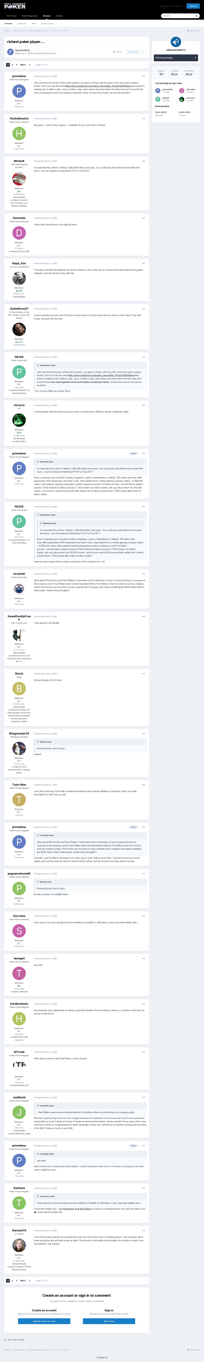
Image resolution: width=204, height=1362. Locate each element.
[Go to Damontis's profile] (19, 233)
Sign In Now (109, 1321)
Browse (46, 16)
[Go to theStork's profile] (19, 1203)
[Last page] (30, 65)
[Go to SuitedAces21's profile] (19, 329)
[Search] (196, 15)
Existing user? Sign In (171, 6)
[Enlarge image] (35, 1212)
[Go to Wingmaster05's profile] (19, 748)
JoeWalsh (19, 1097)
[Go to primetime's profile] (10, 52)
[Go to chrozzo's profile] (19, 420)
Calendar (22, 23)
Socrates (19, 915)
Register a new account (44, 1321)
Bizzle (19, 673)
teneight (19, 958)
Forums (8, 23)
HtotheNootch (19, 118)
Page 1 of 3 (41, 65)
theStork (19, 1188)
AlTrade (19, 1051)
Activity (59, 16)
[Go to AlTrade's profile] (19, 1067)
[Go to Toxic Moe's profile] (19, 799)
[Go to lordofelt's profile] (19, 588)
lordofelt (19, 573)
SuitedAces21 (19, 308)
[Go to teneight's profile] (19, 973)
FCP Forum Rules (164, 58)
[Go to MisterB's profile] (19, 179)
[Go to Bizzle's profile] (19, 688)
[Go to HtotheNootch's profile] (19, 133)
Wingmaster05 (19, 733)
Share (118, 52)
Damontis (19, 218)
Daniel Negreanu (30, 16)
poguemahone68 (19, 873)
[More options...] (144, 76)
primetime (24, 50)
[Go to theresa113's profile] (19, 1245)
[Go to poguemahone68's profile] (19, 888)
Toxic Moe (19, 784)
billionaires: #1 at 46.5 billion (77, 1209)
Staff (34, 23)
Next (23, 65)
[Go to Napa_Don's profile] (19, 278)
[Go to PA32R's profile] (19, 372)
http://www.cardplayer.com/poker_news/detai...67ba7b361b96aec (98, 86)
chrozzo (19, 405)
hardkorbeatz (19, 1003)
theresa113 (19, 1230)
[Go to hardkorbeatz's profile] (19, 1018)
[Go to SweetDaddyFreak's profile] (19, 634)
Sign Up (193, 6)
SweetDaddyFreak (19, 618)
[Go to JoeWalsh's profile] (19, 1112)
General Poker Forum (45, 53)
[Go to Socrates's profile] (19, 931)
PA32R (19, 357)
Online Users (47, 23)
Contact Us (102, 1357)
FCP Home (12, 16)
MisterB (19, 161)
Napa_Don (19, 263)
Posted (45, 76)
